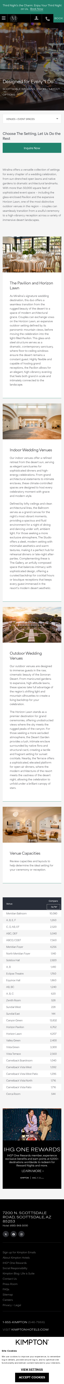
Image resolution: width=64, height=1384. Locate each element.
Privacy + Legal (12, 1305)
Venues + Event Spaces (20, 119)
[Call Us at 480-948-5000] (46, 18)
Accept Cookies (32, 1377)
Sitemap (8, 1294)
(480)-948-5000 (19, 1225)
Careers (8, 1300)
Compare (53, 901)
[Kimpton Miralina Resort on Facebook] (13, 1234)
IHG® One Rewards (15, 1263)
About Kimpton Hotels (16, 1257)
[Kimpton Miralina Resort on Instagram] (21, 1234)
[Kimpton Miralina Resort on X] (6, 1234)
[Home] (13, 18)
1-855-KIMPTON (15, 1322)
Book (58, 18)
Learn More (32, 1170)
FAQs (6, 1289)
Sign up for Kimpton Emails (19, 1252)
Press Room (10, 1284)
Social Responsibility (15, 1268)
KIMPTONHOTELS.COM (30, 1329)
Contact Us (10, 1279)
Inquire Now (32, 148)
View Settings (32, 1369)
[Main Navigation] (3, 18)
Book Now (36, 9)
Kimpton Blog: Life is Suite (18, 1273)
